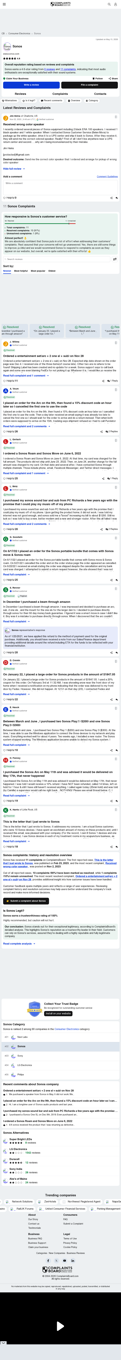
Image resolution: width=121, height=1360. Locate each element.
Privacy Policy (70, 1243)
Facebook (48, 1260)
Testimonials (34, 1228)
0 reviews (49, 69)
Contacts (100, 94)
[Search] (56, 259)
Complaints (60, 94)
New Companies (57, 1253)
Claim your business (38, 1247)
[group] (9, 100)
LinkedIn (73, 1260)
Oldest (51, 271)
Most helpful (21, 271)
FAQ (65, 1220)
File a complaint (89, 85)
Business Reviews (76, 1253)
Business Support (37, 1243)
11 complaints (68, 69)
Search (109, 4)
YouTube (64, 1260)
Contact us (33, 1224)
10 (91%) (23, 231)
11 (18, 228)
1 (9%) (23, 234)
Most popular (38, 271)
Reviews (20, 94)
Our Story (33, 1220)
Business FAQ (35, 1239)
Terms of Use (70, 1239)
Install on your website (58, 1014)
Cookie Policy (70, 1247)
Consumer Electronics (67, 1029)
